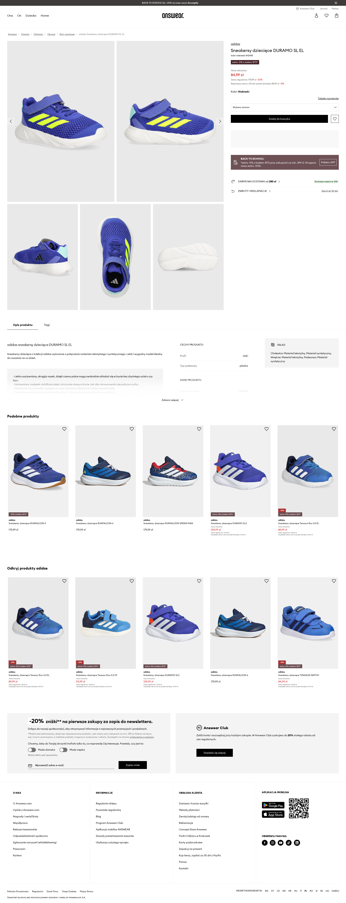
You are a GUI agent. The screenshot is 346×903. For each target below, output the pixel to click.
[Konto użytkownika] (316, 15)
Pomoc (183, 862)
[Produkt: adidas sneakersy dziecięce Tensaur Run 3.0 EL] (308, 471)
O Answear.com (22, 803)
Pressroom (19, 849)
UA (327, 891)
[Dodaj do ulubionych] (335, 119)
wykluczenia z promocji (142, 737)
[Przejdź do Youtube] (280, 843)
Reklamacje (186, 823)
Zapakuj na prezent (190, 849)
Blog (98, 816)
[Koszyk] (336, 15)
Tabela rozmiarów (328, 98)
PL (306, 891)
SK (321, 891)
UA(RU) (335, 891)
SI (317, 891)
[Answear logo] (173, 15)
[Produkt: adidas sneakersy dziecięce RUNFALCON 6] (105, 471)
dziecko (31, 15)
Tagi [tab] (47, 325)
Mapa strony (86, 891)
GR (284, 891)
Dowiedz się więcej (215, 752)
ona (10, 15)
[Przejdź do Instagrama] (273, 843)
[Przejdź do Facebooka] (265, 843)
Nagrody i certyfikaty (25, 816)
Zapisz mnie (133, 765)
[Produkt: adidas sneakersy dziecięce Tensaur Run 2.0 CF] (105, 623)
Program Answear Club (109, 823)
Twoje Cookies (69, 891)
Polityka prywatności (18, 891)
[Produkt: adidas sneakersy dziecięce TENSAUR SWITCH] (308, 623)
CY (272, 891)
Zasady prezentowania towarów (115, 836)
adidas (235, 44)
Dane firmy (52, 891)
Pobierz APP (328, 162)
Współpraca (20, 823)
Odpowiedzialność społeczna (30, 836)
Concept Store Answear (193, 829)
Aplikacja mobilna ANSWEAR (113, 829)
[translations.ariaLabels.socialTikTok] (289, 843)
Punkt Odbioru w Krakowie (194, 836)
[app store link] (273, 813)
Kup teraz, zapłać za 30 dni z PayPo (200, 855)
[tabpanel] (173, 367)
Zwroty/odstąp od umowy (194, 816)
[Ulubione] (326, 15)
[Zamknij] (336, 3)
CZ (278, 891)
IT (301, 891)
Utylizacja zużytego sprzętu (112, 842)
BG (266, 891)
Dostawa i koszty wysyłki (193, 803)
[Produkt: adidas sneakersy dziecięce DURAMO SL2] (240, 471)
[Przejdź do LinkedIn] (297, 843)
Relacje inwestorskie (25, 829)
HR (289, 891)
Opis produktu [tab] (22, 325)
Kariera (17, 855)
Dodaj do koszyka (279, 118)
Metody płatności (189, 810)
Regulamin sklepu (106, 803)
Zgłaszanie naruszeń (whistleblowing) (35, 842)
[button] (60, 121)
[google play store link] (273, 805)
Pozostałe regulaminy (108, 810)
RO (311, 891)
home (45, 15)
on (19, 15)
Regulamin (37, 891)
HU (295, 891)
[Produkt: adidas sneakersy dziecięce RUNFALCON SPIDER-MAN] (173, 471)
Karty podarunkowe (190, 842)
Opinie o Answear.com (26, 810)
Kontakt (183, 868)
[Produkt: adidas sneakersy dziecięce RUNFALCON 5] (38, 471)
